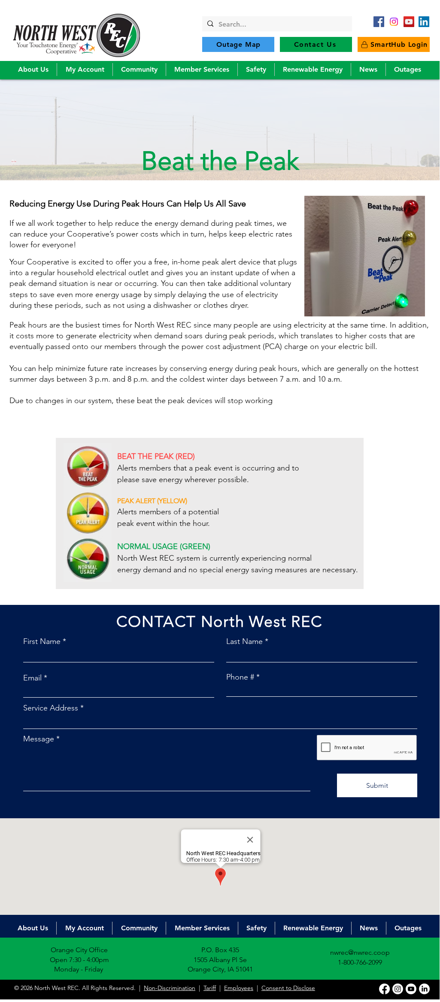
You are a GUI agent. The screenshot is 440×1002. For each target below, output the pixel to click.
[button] (33, 69)
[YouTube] (409, 21)
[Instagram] (397, 989)
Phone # (240, 677)
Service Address (50, 708)
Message (38, 739)
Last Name (244, 641)
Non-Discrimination (169, 988)
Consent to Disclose (288, 988)
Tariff (209, 988)
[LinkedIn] (424, 21)
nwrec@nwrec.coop (360, 952)
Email (32, 678)
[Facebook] (378, 21)
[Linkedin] (424, 989)
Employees (238, 988)
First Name (42, 641)
